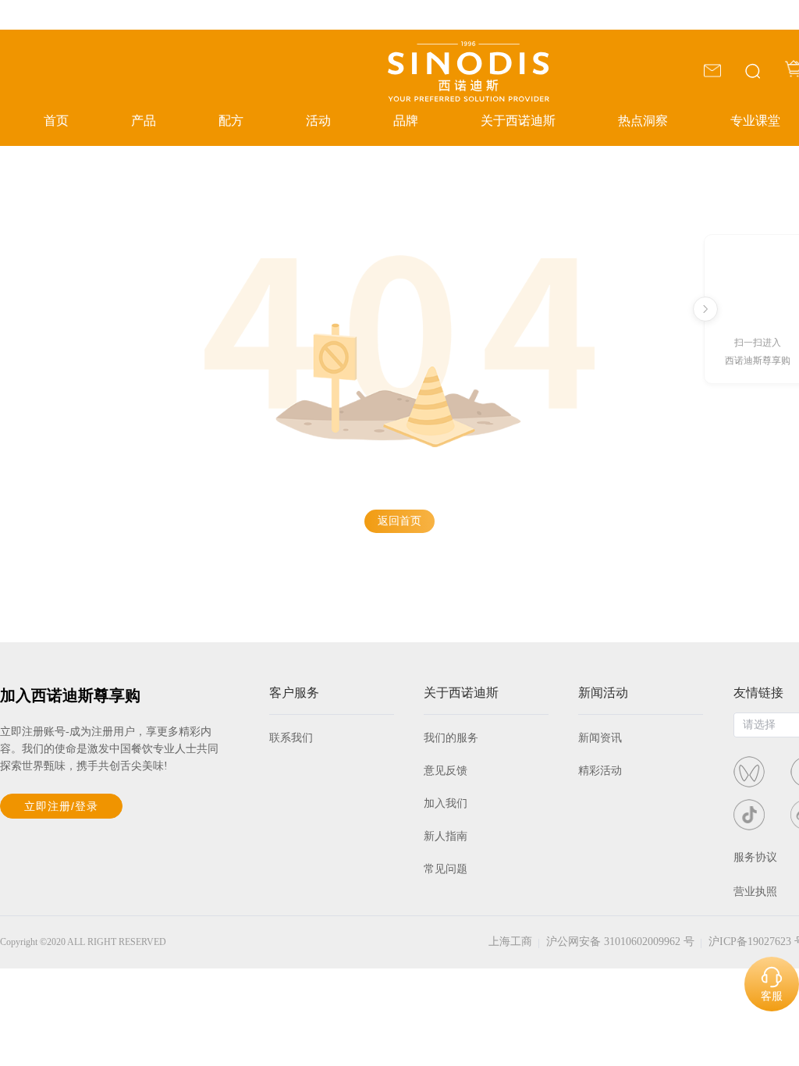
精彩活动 (600, 770)
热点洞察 (643, 120)
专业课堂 (755, 120)
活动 (318, 120)
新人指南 (445, 836)
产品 (143, 120)
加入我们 (445, 803)
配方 (230, 120)
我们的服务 (451, 738)
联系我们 (291, 738)
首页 (56, 120)
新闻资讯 (600, 738)
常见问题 (445, 869)
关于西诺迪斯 (518, 120)
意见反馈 (445, 770)
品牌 (405, 120)
